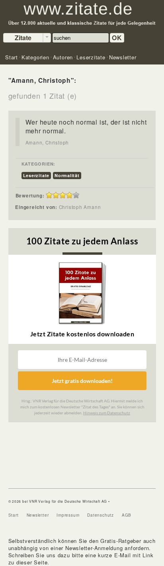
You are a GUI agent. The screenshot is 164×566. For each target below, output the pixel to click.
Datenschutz (100, 515)
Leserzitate (36, 175)
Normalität (67, 175)
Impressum (68, 515)
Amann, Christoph (47, 142)
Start (13, 515)
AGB (126, 515)
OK (117, 37)
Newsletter (38, 515)
